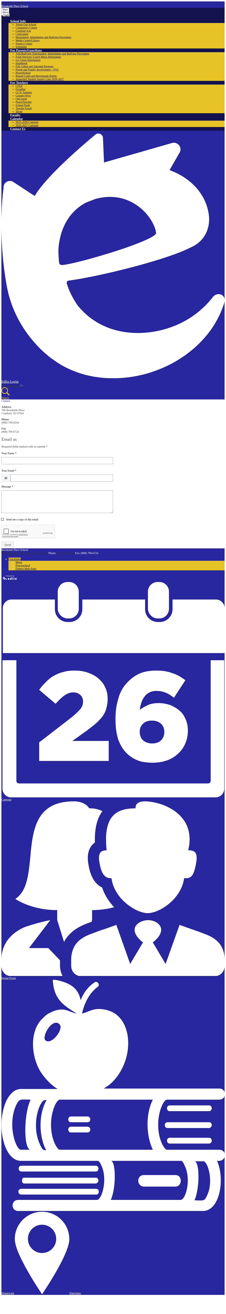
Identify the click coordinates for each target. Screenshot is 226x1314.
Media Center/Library (28, 40)
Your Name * (8, 453)
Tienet (19, 111)
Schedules (21, 46)
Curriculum (22, 34)
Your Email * (8, 470)
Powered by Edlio (10, 577)
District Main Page (26, 568)
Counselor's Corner (26, 27)
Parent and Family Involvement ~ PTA (37, 69)
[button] (18, 21)
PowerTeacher (24, 101)
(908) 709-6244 (66, 553)
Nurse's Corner (24, 43)
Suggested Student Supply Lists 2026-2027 (40, 79)
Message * (7, 486)
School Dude (23, 105)
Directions (75, 1293)
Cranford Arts (23, 30)
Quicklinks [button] (14, 559)
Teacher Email (24, 108)
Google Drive (23, 95)
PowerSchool (23, 72)
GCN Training (24, 92)
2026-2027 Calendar (27, 125)
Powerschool (23, 565)
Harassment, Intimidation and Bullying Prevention (43, 37)
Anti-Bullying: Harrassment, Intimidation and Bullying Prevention (52, 53)
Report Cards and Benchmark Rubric (36, 75)
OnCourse (21, 98)
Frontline (21, 89)
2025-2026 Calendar (27, 122)
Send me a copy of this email (21, 519)
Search (5, 397)
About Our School (26, 24)
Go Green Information (28, 60)
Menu (19, 562)
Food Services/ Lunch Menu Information (38, 56)
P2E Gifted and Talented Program (34, 66)
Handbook (21, 63)
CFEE (19, 86)
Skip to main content (12, 2)
